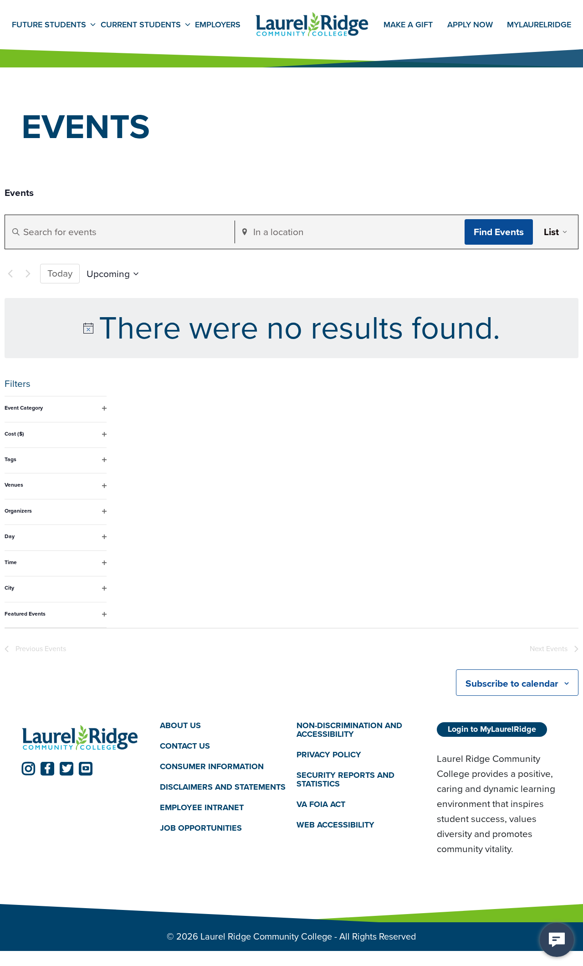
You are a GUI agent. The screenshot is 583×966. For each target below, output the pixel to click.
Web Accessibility (335, 825)
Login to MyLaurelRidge (492, 729)
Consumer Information (212, 766)
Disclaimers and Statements (223, 787)
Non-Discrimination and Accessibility (349, 729)
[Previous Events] (10, 273)
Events (19, 193)
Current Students (141, 25)
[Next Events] (27, 273)
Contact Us (185, 746)
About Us (180, 725)
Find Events (499, 232)
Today (59, 273)
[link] (28, 769)
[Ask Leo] (557, 940)
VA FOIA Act (321, 804)
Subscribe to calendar (511, 683)
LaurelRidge (539, 25)
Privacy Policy (329, 754)
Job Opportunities (201, 828)
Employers (217, 25)
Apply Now (470, 25)
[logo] (80, 738)
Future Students (49, 25)
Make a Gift (408, 25)
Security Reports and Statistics (345, 779)
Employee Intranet (202, 807)
